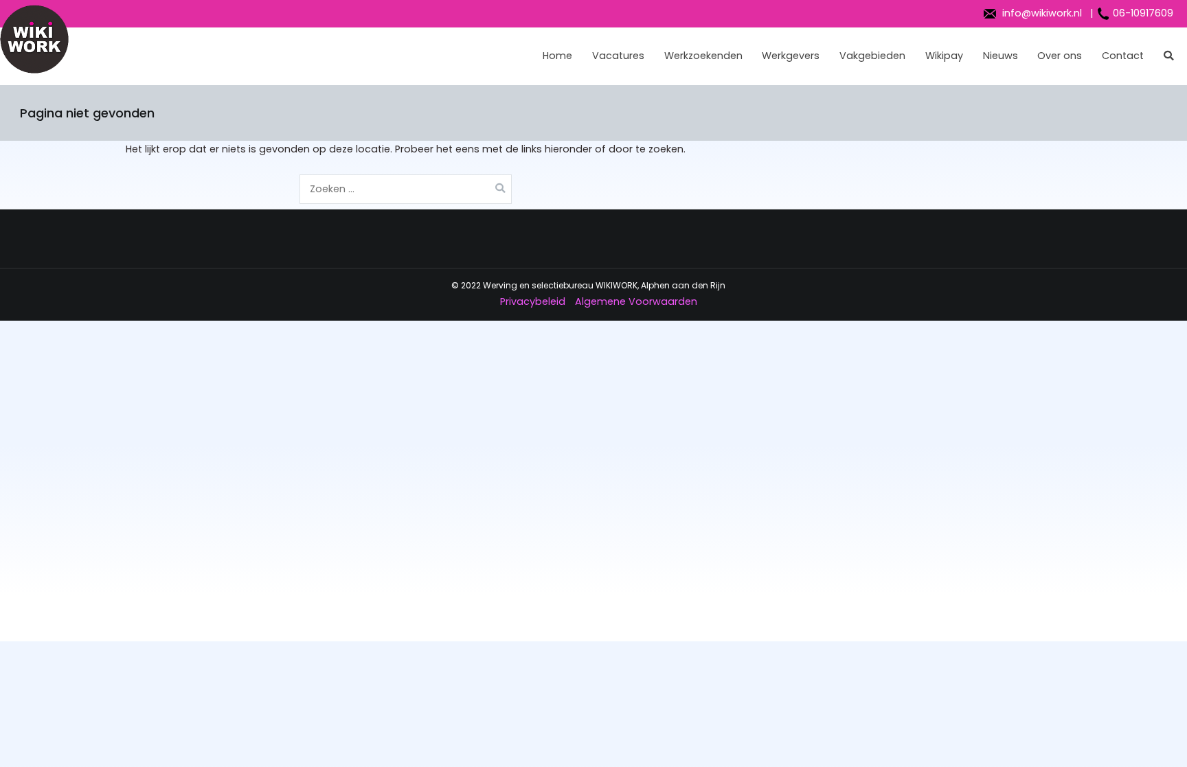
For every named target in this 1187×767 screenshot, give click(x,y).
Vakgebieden (872, 55)
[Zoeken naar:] (405, 189)
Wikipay (944, 55)
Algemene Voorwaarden (636, 301)
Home (557, 55)
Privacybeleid (532, 301)
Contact (1123, 55)
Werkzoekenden (703, 55)
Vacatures (618, 55)
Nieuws (1000, 55)
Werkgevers (790, 55)
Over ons (1059, 55)
